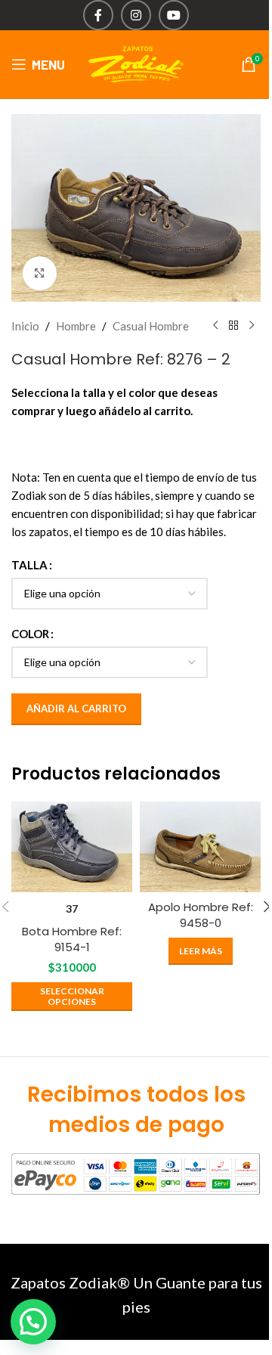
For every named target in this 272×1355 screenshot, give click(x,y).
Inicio (25, 326)
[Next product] (252, 326)
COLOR (30, 633)
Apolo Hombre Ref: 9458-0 (200, 915)
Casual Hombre (151, 326)
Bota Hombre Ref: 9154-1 (72, 939)
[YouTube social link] (174, 15)
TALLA (29, 565)
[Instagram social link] (136, 15)
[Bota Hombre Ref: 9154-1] (71, 847)
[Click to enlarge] (40, 273)
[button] (33, 1321)
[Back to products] (233, 326)
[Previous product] (215, 326)
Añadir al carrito (76, 708)
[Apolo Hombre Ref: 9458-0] (200, 847)
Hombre (76, 326)
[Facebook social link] (98, 15)
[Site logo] (136, 63)
